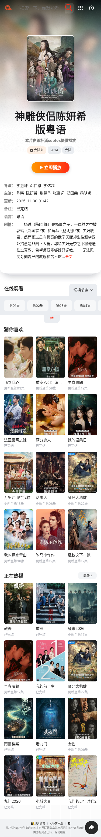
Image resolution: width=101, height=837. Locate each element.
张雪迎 (58, 193)
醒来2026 (76, 628)
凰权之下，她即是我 (82, 555)
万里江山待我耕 (17, 497)
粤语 (20, 216)
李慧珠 (22, 185)
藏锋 (8, 628)
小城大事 (43, 801)
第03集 (61, 306)
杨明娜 (85, 193)
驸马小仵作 (45, 555)
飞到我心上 (13, 382)
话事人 (41, 497)
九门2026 (12, 801)
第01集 (14, 306)
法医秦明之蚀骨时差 (18, 440)
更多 (86, 575)
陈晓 (20, 193)
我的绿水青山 (15, 555)
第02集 (38, 306)
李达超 (49, 185)
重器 (39, 628)
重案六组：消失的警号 (50, 382)
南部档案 (11, 743)
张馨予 (45, 193)
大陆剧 (39, 150)
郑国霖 (72, 193)
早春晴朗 (75, 382)
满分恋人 (43, 440)
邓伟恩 (35, 185)
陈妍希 (31, 193)
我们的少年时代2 (82, 801)
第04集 (85, 306)
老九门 (41, 743)
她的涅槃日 (77, 440)
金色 (71, 743)
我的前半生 (45, 686)
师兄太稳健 (77, 497)
